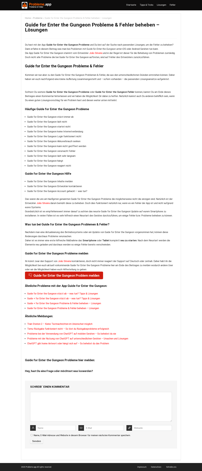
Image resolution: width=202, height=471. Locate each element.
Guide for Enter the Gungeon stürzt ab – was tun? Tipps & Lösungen (62, 293)
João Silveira (95, 53)
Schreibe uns (171, 467)
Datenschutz (156, 467)
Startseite (131, 5)
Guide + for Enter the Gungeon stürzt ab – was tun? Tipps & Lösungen (63, 298)
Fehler (173, 5)
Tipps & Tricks (146, 5)
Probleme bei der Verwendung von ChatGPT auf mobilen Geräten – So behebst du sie (71, 333)
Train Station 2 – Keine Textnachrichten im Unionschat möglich (59, 324)
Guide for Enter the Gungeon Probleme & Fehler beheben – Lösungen (63, 308)
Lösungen (161, 5)
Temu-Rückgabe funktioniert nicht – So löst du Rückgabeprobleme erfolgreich (68, 328)
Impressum (142, 467)
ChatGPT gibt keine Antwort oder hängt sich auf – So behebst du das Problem (68, 343)
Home (28, 18)
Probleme (37, 18)
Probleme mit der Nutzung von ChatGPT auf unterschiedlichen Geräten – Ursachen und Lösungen (77, 338)
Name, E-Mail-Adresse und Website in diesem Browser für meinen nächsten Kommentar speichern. (82, 435)
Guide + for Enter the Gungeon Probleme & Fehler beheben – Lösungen (64, 303)
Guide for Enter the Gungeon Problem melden (66, 275)
